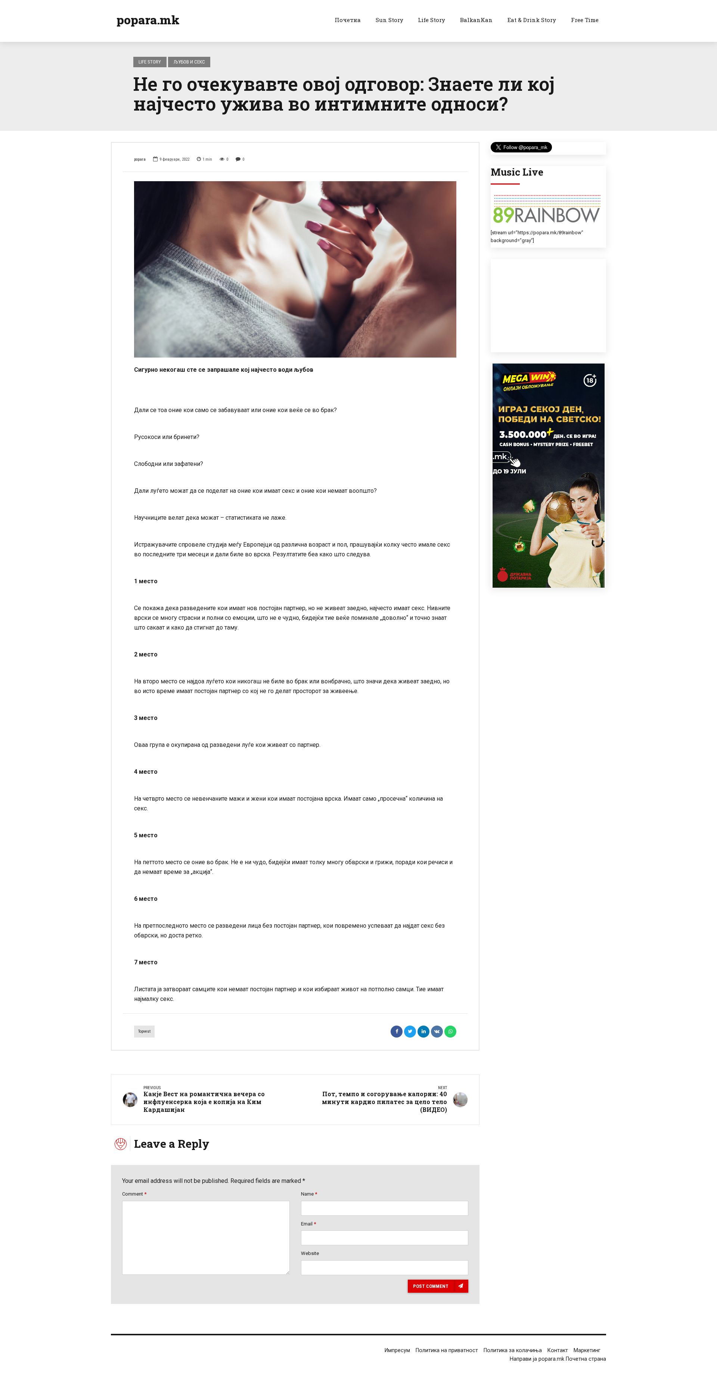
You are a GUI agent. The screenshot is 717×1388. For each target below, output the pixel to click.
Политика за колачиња (513, 1350)
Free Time (585, 20)
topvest (144, 1031)
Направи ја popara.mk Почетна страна (558, 1359)
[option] (295, 269)
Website (310, 1253)
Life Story (431, 20)
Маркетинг (587, 1350)
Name (309, 1194)
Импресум (397, 1350)
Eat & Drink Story (532, 20)
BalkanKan (476, 20)
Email (308, 1224)
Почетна (348, 20)
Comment (134, 1194)
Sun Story (389, 20)
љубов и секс (189, 62)
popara (140, 159)
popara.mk (148, 20)
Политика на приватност (447, 1350)
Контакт (557, 1350)
